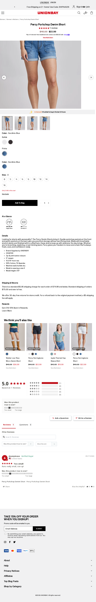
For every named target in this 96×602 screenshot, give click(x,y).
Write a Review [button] (85, 418)
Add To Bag (19, 203)
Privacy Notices (11, 571)
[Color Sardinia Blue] (4, 153)
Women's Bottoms (12, 19)
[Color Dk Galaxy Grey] (10, 142)
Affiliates (8, 576)
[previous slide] (14, 6)
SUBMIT (39, 529)
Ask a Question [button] (62, 418)
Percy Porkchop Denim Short (13, 481)
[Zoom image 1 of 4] (47, 75)
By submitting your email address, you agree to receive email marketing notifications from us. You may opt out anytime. (26, 535)
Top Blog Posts (11, 581)
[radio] (4, 166)
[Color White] (4, 142)
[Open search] (79, 12)
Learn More (7, 311)
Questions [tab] (23, 424)
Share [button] (7, 487)
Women (2, 19)
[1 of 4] (7, 123)
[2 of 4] (19, 123)
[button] (88, 487)
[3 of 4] (32, 123)
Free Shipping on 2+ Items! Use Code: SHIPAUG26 (48, 7)
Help (6, 565)
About (7, 560)
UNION (53, 2)
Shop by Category (13, 586)
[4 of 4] (45, 123)
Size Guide (5, 194)
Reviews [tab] (7, 424)
